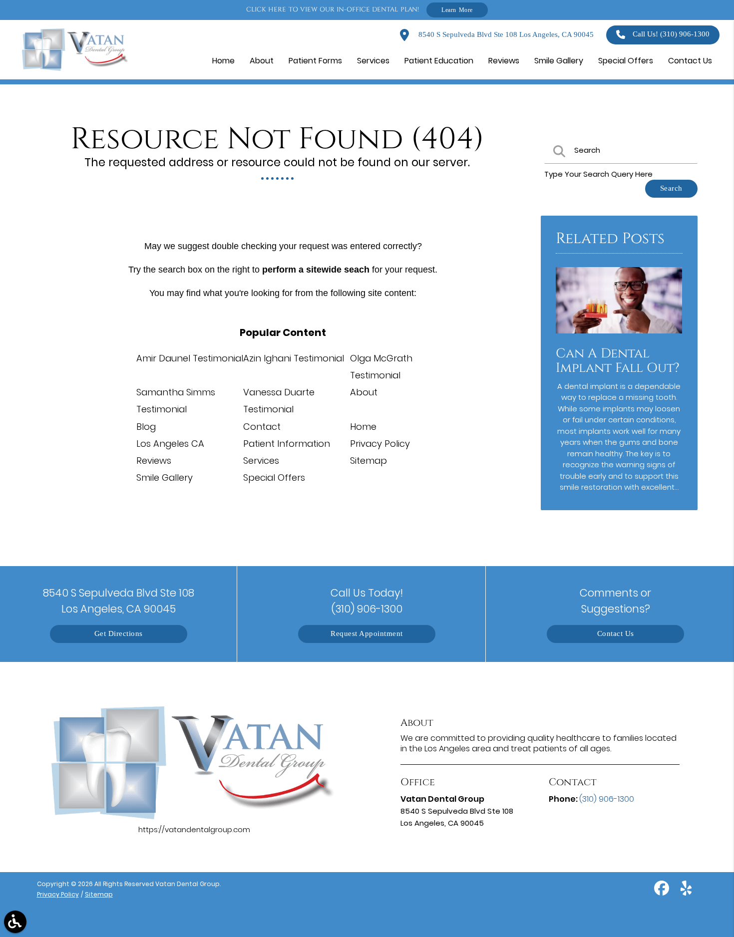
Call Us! (671, 34)
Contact (262, 426)
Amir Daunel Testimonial (189, 358)
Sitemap (368, 460)
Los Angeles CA (170, 443)
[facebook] (662, 892)
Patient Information (286, 443)
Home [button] (223, 60)
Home (363, 426)
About (363, 392)
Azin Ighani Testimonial (293, 358)
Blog (146, 426)
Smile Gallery (164, 477)
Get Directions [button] (118, 633)
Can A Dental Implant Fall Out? (618, 361)
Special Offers (274, 477)
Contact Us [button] (690, 60)
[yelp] (686, 892)
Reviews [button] (503, 60)
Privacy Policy (380, 443)
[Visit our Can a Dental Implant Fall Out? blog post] (619, 335)
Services (261, 460)
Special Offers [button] (625, 60)
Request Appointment (367, 633)
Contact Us (615, 633)
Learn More (457, 9)
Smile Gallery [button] (558, 60)
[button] (15, 922)
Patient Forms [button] (315, 60)
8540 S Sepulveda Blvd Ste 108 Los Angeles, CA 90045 (505, 34)
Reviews (153, 460)
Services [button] (373, 60)
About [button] (262, 60)
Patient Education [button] (438, 60)
